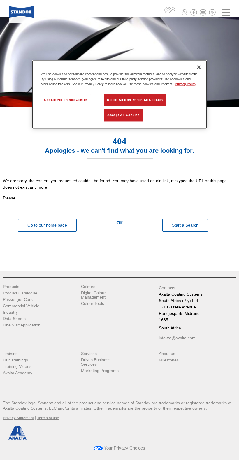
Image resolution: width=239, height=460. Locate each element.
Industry (10, 312)
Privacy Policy (185, 84)
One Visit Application (22, 325)
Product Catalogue (20, 293)
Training (10, 354)
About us (167, 354)
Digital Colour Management (93, 295)
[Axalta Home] (21, 16)
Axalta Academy (17, 373)
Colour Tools (92, 303)
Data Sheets (14, 319)
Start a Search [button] (185, 225)
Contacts (167, 287)
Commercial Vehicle (21, 306)
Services (89, 354)
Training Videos (17, 366)
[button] (167, 10)
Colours (88, 287)
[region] (119, 94)
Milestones (169, 360)
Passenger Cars (18, 299)
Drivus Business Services (95, 362)
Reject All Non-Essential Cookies (135, 99)
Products (11, 287)
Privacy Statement (18, 418)
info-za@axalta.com (177, 338)
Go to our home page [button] (47, 225)
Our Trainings (15, 360)
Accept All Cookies (123, 115)
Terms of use (48, 418)
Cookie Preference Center (65, 99)
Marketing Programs (100, 370)
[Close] (198, 67)
